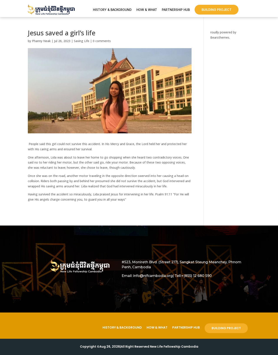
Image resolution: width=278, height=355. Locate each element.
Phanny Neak (41, 41)
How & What (146, 9)
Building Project (217, 9)
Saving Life (81, 41)
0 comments (102, 41)
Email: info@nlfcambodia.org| (148, 276)
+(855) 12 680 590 (196, 276)
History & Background (112, 9)
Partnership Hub (176, 9)
